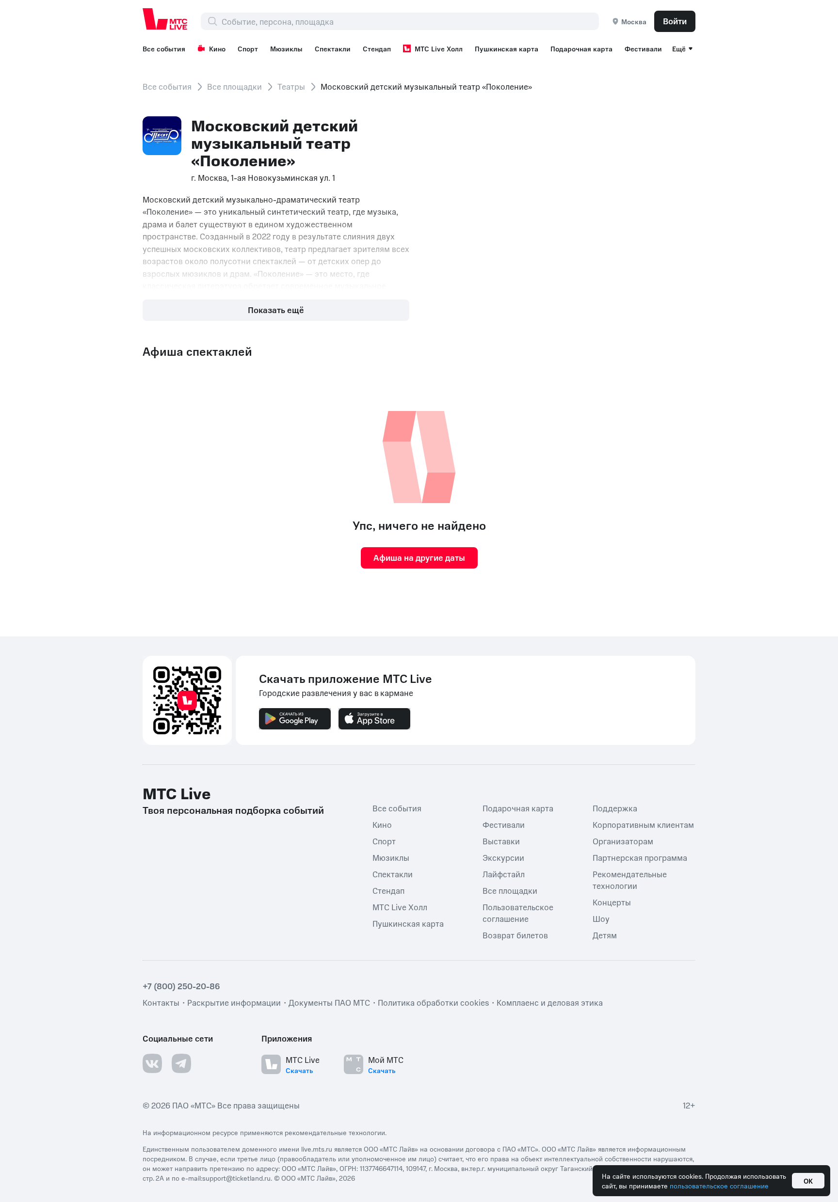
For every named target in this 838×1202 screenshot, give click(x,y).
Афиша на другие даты (419, 557)
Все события (164, 48)
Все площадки (234, 86)
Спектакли (333, 48)
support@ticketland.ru (236, 1178)
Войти (675, 21)
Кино (217, 48)
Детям (605, 935)
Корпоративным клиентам (643, 824)
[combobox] (410, 21)
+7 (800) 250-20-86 (181, 986)
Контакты (161, 1002)
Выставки (501, 841)
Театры (291, 86)
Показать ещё (276, 310)
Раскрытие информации (234, 1002)
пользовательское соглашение (719, 1185)
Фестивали (643, 48)
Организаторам (623, 841)
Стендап (377, 48)
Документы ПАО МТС (329, 1002)
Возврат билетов (515, 935)
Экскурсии (503, 857)
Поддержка (615, 808)
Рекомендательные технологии (630, 879)
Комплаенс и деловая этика (550, 1002)
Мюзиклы (286, 48)
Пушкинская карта (506, 48)
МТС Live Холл (439, 48)
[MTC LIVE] (165, 19)
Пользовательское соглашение (518, 912)
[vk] (152, 1063)
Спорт (248, 48)
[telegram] (181, 1063)
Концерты (612, 902)
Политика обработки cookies (433, 1002)
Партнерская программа (640, 857)
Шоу (601, 918)
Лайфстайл (504, 874)
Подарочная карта (581, 48)
